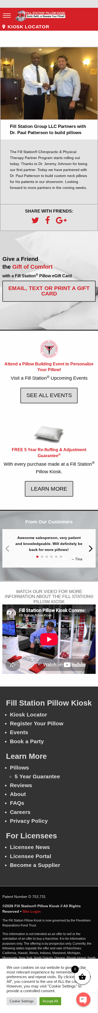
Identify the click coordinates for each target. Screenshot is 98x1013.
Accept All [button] (50, 1001)
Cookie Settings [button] (22, 1001)
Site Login (31, 911)
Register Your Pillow (36, 723)
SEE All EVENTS (49, 395)
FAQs (17, 803)
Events (19, 732)
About (18, 794)
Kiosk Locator (28, 715)
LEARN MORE (49, 489)
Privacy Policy (29, 821)
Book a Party (27, 741)
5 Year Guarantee (37, 776)
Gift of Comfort (32, 267)
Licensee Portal (30, 856)
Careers (20, 812)
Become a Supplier (35, 865)
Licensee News (30, 847)
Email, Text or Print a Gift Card (49, 291)
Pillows (19, 768)
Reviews (21, 785)
